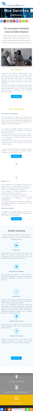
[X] (4, 21)
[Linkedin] (11, 21)
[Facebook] (1, 21)
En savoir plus (16, 96)
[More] (26, 21)
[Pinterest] (14, 21)
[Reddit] (7, 21)
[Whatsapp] (23, 21)
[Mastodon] (17, 21)
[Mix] (20, 21)
